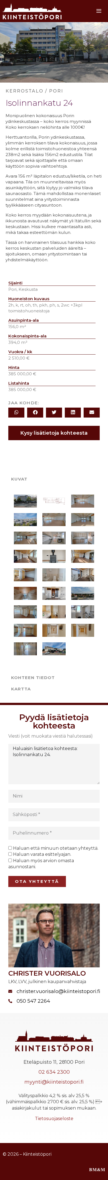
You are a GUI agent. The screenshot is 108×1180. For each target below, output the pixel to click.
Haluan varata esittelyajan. (42, 854)
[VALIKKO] (100, 11)
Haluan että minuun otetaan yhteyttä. (55, 848)
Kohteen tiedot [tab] (33, 677)
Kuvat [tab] (19, 479)
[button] (16, 413)
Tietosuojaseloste (54, 1118)
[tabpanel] (54, 578)
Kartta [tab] (21, 688)
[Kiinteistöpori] (32, 11)
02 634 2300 (54, 1072)
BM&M (97, 1169)
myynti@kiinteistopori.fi (54, 1082)
